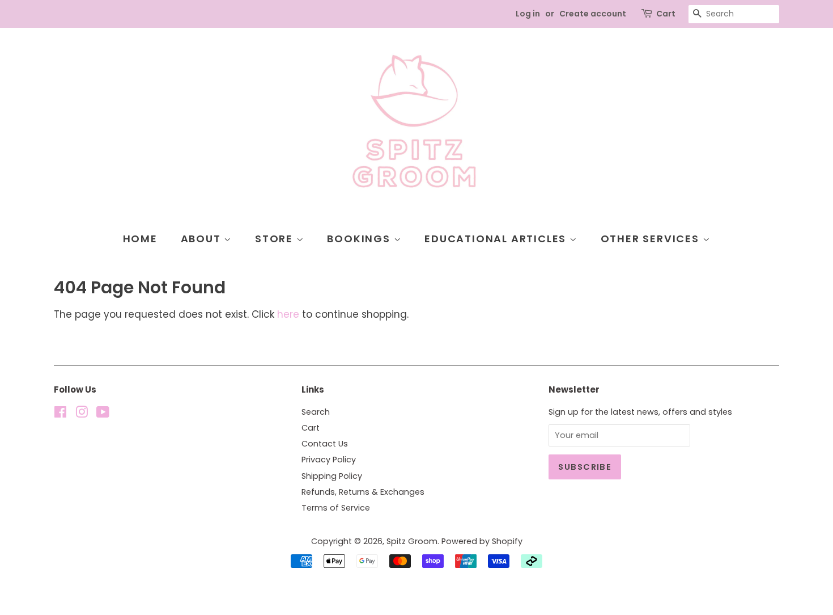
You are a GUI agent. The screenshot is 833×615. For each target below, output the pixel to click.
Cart (665, 13)
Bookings (360, 238)
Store (275, 238)
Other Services (652, 238)
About (202, 238)
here (288, 314)
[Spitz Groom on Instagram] (81, 414)
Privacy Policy (328, 459)
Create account (592, 13)
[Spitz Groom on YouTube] (102, 414)
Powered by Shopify (481, 541)
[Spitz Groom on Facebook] (60, 414)
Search (315, 412)
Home (140, 238)
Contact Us (324, 443)
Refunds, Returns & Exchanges (362, 492)
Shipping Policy (331, 476)
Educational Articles (497, 238)
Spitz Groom (411, 541)
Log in (528, 13)
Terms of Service (335, 507)
